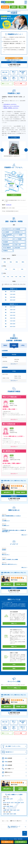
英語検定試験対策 (6, 244)
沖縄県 (14, 813)
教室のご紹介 (4, 72)
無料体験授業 (5, 7)
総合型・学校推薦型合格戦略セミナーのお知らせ (11, 515)
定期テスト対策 (18, 244)
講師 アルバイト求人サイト (12, 820)
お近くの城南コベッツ (9, 768)
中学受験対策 (5, 250)
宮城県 (8, 798)
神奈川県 (8, 802)
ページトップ (25, 834)
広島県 (4, 813)
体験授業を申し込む (8, 841)
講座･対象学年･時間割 (23, 72)
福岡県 (8, 813)
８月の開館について (6, 520)
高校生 (14, 668)
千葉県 (15, 802)
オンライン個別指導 (18, 234)
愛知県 (11, 806)
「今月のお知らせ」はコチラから (9, 104)
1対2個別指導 (17, 229)
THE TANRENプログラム (7, 229)
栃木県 (22, 802)
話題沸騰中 (4, 549)
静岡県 (8, 806)
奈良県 (18, 810)
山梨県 (4, 806)
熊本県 (11, 813)
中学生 (14, 664)
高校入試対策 (17, 247)
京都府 (11, 810)
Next (26, 150)
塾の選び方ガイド (10, 752)
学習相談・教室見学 (22, 7)
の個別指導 (8, 758)
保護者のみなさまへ (9, 772)
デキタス (16, 241)
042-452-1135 (15, 65)
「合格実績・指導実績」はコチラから (10, 107)
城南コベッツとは (5, 83)
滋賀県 (14, 810)
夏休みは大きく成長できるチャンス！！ (9, 564)
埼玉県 (12, 802)
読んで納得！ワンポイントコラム (13, 746)
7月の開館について (5, 525)
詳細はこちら (14, 623)
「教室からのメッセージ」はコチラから (11, 106)
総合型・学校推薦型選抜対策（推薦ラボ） (7, 235)
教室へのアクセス (13, 72)
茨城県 (19, 802)
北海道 (4, 798)
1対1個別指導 (5, 241)
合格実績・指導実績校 (5, 78)
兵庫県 (4, 810)
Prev (2, 150)
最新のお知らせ (13, 78)
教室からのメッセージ (23, 78)
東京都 (4, 802)
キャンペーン (7, 775)
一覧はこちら (23, 534)
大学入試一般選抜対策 (7, 247)
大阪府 (8, 810)
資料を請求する (7, 492)
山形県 (11, 798)
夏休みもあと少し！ (6, 554)
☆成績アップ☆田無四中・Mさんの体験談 (10, 559)
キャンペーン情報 (18, 83)
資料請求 (14, 7)
